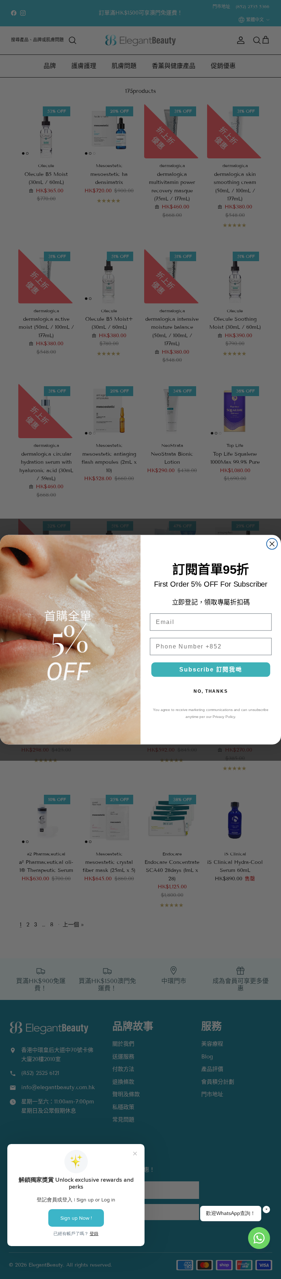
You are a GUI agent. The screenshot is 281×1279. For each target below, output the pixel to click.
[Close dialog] (272, 543)
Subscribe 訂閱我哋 (210, 669)
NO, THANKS (211, 691)
